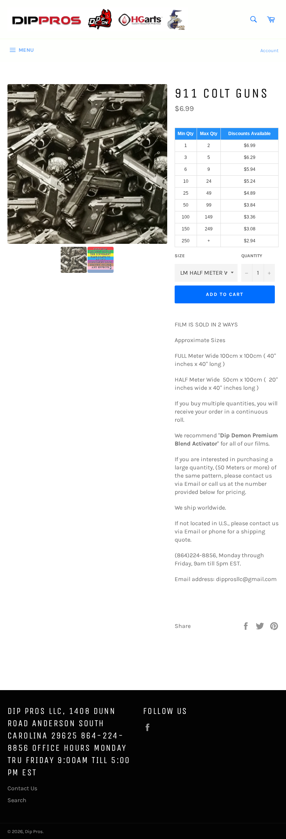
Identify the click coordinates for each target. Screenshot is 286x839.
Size (180, 255)
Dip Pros (34, 831)
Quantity (251, 255)
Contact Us (22, 788)
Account (269, 50)
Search (16, 800)
